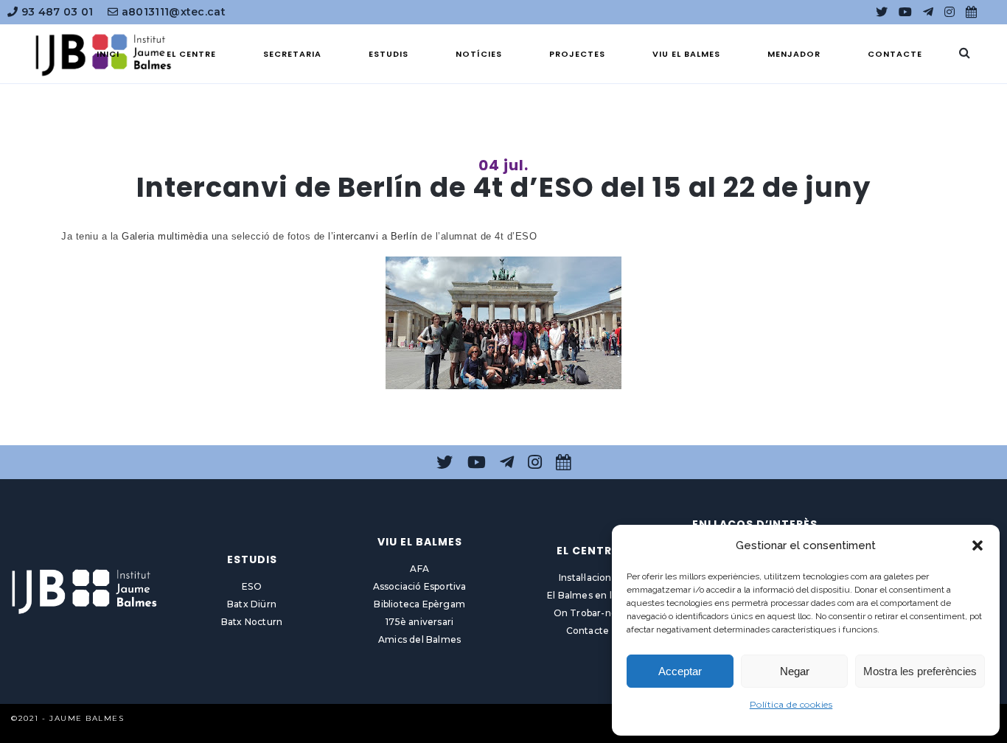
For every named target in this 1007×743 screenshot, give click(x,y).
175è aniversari (419, 621)
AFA (419, 568)
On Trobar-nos (588, 612)
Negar (794, 671)
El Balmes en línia (587, 595)
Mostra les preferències (920, 671)
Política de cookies (791, 704)
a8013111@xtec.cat (172, 11)
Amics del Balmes (419, 639)
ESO (252, 586)
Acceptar (680, 671)
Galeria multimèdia (165, 236)
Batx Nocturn (251, 621)
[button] (977, 545)
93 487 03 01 (55, 11)
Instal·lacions (587, 577)
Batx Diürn (251, 604)
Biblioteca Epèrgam (419, 604)
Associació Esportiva (420, 586)
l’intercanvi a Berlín (373, 236)
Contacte (588, 630)
